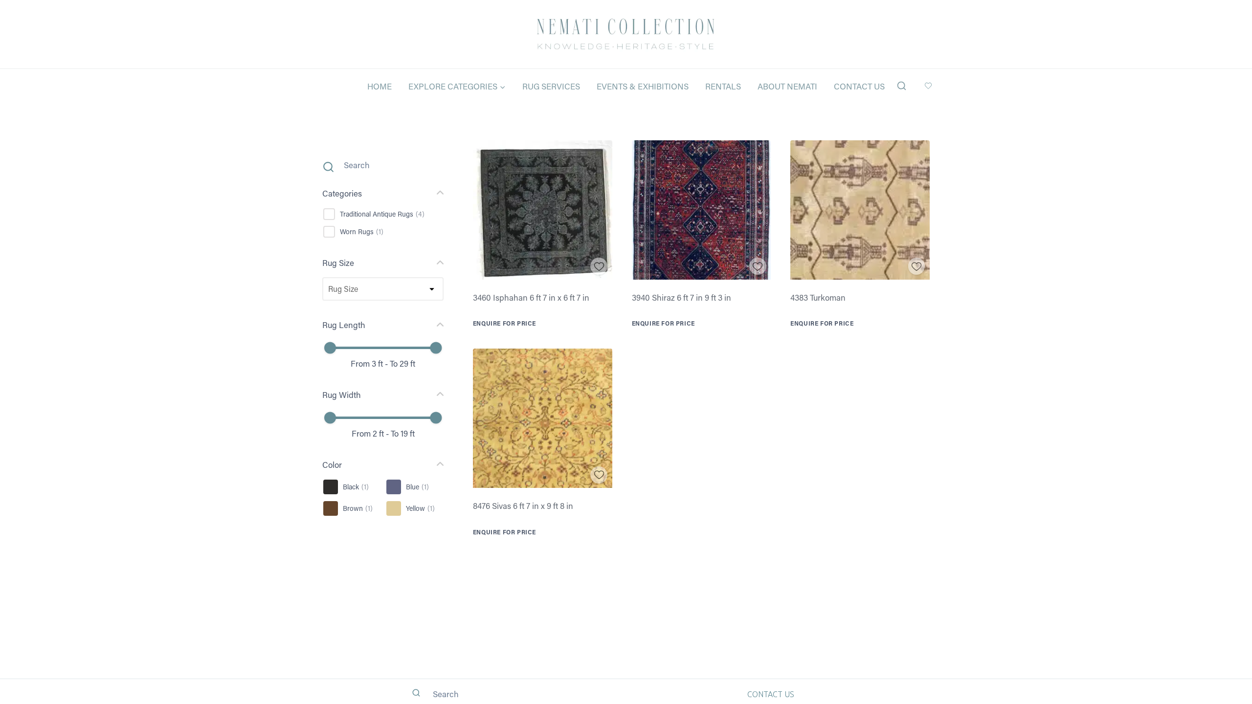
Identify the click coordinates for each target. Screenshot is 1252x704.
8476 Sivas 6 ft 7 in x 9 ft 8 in (523, 505)
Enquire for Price (504, 323)
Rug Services (551, 86)
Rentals (723, 86)
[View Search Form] (901, 86)
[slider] (330, 348)
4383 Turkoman (818, 297)
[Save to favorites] (598, 266)
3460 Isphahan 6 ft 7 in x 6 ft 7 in (531, 297)
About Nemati (787, 86)
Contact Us (859, 86)
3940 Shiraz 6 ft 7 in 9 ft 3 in (681, 297)
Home (379, 86)
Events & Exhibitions (643, 86)
